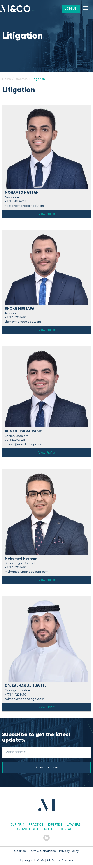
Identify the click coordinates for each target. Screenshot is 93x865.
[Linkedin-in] (46, 838)
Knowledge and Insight (35, 829)
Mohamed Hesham (21, 559)
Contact (67, 829)
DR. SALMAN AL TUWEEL (25, 686)
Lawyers (74, 824)
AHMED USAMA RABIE (23, 431)
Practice (36, 824)
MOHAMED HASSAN (22, 193)
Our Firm (17, 824)
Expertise (55, 824)
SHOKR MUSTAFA (19, 309)
